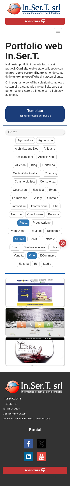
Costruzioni (20, 189)
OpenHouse (35, 214)
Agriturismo (45, 140)
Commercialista (25, 181)
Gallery (37, 197)
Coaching (51, 173)
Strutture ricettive (34, 247)
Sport (14, 247)
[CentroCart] (35, 292)
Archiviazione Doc (26, 148)
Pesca (23, 222)
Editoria (24, 263)
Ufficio (54, 247)
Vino (32, 255)
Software (49, 239)
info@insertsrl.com (17, 414)
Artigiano (49, 148)
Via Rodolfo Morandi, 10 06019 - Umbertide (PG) (26, 418)
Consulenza (47, 181)
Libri (56, 206)
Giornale (52, 197)
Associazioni (46, 156)
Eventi (53, 189)
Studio (47, 263)
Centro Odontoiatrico (26, 173)
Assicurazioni (24, 156)
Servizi (33, 239)
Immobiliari (19, 206)
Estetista (38, 189)
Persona (53, 214)
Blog (34, 165)
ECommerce (48, 255)
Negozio (16, 214)
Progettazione (42, 222)
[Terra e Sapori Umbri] (35, 351)
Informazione (39, 206)
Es (36, 263)
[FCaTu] (35, 322)
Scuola (19, 239)
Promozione (17, 230)
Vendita (19, 255)
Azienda (20, 165)
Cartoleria (48, 165)
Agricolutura (25, 140)
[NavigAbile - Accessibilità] (62, 243)
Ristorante (53, 230)
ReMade (36, 230)
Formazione (19, 197)
